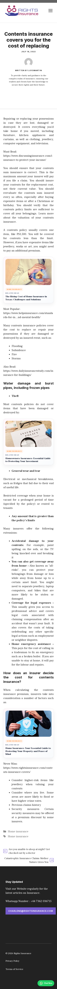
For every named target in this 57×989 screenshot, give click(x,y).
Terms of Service (14, 969)
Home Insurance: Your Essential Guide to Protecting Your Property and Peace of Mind (28, 751)
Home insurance (18, 831)
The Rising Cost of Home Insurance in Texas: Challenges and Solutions (26, 298)
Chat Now (48, 983)
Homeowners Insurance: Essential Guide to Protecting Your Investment (27, 460)
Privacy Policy (12, 960)
